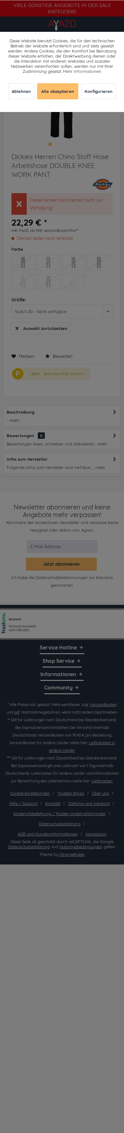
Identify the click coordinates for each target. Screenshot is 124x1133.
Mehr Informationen (82, 71)
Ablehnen (21, 91)
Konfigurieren (99, 91)
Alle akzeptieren (57, 91)
